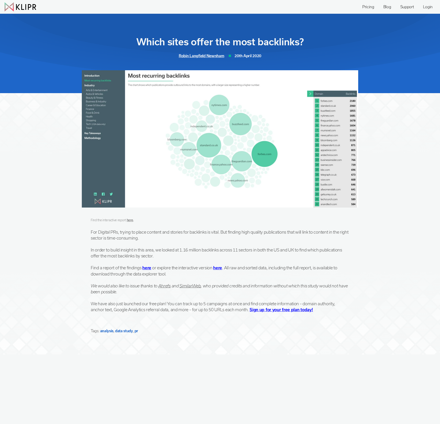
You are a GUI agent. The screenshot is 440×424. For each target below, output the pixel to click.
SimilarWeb (190, 285)
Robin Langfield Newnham (201, 56)
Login (428, 7)
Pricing (368, 7)
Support (407, 7)
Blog (387, 7)
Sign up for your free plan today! (281, 309)
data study (124, 331)
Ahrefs (164, 285)
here (130, 220)
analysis (107, 331)
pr (136, 331)
